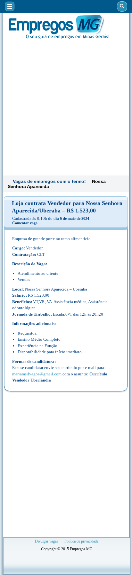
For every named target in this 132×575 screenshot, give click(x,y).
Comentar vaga (24, 223)
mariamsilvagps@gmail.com (37, 374)
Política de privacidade (81, 541)
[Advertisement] (66, 106)
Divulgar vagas (46, 541)
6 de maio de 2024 (74, 218)
